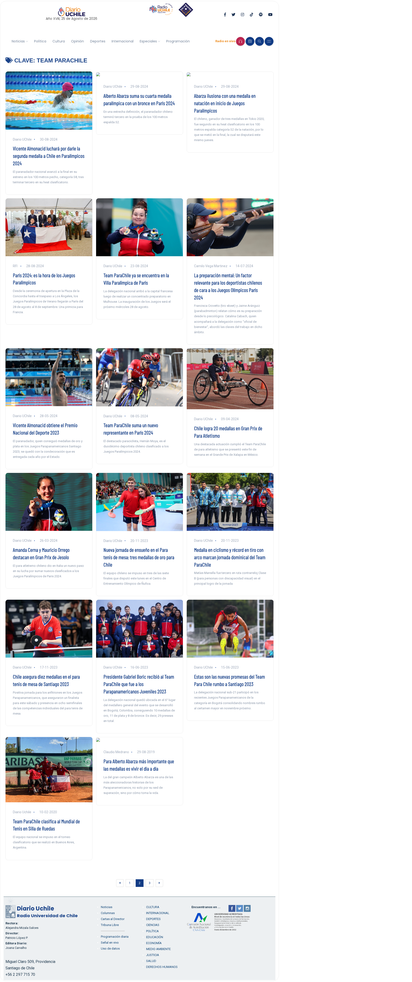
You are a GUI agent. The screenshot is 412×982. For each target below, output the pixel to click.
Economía (154, 943)
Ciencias (152, 925)
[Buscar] (259, 41)
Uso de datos (110, 948)
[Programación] (250, 41)
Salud (151, 961)
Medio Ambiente (158, 949)
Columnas (108, 913)
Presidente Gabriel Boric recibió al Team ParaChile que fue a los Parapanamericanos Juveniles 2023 (138, 683)
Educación (154, 937)
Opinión (77, 41)
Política (40, 41)
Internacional (123, 41)
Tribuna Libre (110, 925)
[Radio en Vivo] (240, 41)
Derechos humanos (162, 967)
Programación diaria (115, 936)
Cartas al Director (112, 919)
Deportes (97, 41)
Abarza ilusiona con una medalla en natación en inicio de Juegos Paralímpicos (225, 102)
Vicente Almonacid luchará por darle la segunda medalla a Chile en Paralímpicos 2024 (48, 155)
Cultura (58, 41)
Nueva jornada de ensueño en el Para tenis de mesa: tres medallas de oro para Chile (138, 557)
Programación (178, 41)
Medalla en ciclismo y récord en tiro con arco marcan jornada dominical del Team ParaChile (229, 557)
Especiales (148, 41)
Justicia (152, 955)
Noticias (18, 41)
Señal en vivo (110, 942)
